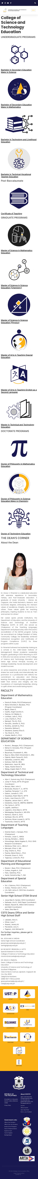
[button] (35, 2)
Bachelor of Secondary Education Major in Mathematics (16, 106)
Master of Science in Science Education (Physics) (14, 321)
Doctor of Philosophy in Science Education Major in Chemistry (15, 500)
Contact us (18, 1174)
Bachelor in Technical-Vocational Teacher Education (16, 175)
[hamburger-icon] (33, 10)
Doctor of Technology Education (15, 534)
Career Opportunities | (19, 1173)
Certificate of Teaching (11, 213)
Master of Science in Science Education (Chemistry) (14, 286)
